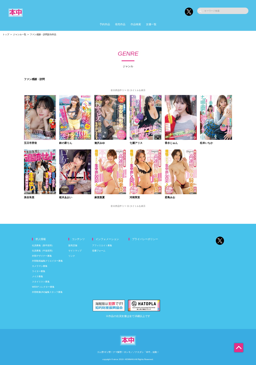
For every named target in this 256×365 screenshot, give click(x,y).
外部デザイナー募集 (42, 256)
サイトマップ (75, 250)
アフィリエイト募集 (102, 245)
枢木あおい (65, 197)
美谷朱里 (29, 197)
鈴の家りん (65, 143)
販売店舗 (72, 245)
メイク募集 (37, 276)
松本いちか (206, 143)
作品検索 (136, 24)
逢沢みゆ (99, 143)
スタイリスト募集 (41, 281)
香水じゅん (171, 143)
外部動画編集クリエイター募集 (47, 261)
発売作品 (120, 24)
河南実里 (135, 197)
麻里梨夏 (99, 197)
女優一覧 (151, 24)
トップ (6, 34)
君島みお (170, 197)
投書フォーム (98, 250)
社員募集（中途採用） (43, 250)
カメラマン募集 (39, 266)
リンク (71, 256)
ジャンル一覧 (19, 34)
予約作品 (105, 24)
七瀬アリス (136, 143)
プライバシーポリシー (145, 239)
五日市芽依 (30, 143)
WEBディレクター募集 (43, 287)
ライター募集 (38, 271)
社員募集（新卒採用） (43, 245)
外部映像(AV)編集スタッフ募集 (47, 292)
